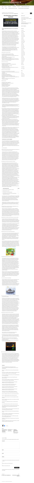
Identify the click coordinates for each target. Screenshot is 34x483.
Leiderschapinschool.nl (11, 2)
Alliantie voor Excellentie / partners (25, 6)
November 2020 (23, 48)
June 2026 (22, 30)
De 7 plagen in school (23, 21)
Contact (6, 8)
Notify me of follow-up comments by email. (7, 463)
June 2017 (22, 62)
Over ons (6, 6)
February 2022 (22, 42)
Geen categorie (22, 68)
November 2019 (23, 52)
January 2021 (22, 47)
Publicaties (18, 6)
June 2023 (22, 37)
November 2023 (23, 36)
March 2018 (22, 57)
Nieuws (3, 8)
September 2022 (23, 41)
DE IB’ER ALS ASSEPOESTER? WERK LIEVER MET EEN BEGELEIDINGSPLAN (15, 430)
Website (3, 456)
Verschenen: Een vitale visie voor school (12, 8)
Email (3, 453)
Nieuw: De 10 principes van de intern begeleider (23, 8)
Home (2, 6)
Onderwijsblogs (14, 6)
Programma (9, 6)
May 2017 (22, 63)
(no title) (22, 20)
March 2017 (22, 64)
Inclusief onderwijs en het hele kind (25, 17)
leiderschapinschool (11, 12)
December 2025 (23, 31)
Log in (21, 72)
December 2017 (23, 58)
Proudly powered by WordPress (8, 481)
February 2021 (22, 46)
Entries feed (22, 73)
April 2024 (22, 32)
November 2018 (23, 53)
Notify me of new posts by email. (6, 465)
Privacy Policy (3, 481)
